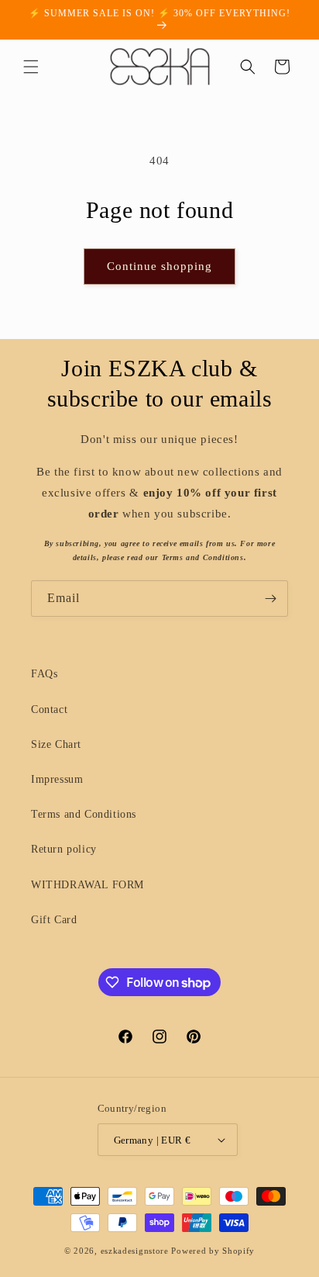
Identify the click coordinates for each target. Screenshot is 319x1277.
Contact (49, 709)
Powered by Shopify (213, 1250)
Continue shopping (159, 266)
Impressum (57, 779)
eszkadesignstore (135, 1250)
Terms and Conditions (83, 814)
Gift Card (54, 920)
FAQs (44, 674)
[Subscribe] (270, 598)
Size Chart (56, 744)
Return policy (64, 849)
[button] (31, 67)
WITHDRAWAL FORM (87, 885)
